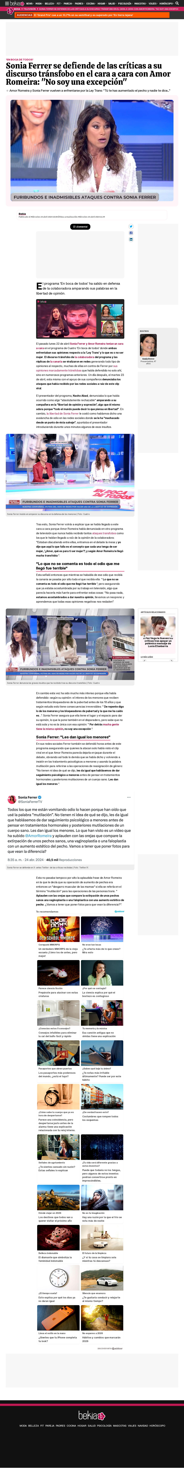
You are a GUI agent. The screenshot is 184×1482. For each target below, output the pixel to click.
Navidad (143, 1425)
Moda (23, 1425)
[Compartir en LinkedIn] (131, 239)
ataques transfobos (104, 533)
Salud (92, 1425)
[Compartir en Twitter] (131, 226)
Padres (60, 1425)
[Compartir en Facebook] (131, 233)
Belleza (33, 1425)
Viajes (132, 1425)
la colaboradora (84, 357)
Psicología (104, 1425)
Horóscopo (157, 1425)
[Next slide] (171, 636)
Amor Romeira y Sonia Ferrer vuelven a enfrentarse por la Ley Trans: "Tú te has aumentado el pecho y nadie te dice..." (89, 90)
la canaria (56, 361)
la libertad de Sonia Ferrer (63, 413)
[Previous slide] (144, 636)
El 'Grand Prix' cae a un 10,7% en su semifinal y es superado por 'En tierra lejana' (75, 15)
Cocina (71, 1425)
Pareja (49, 1425)
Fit (42, 1425)
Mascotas (119, 1425)
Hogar (82, 1425)
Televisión (29, 8)
